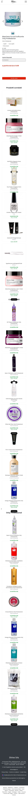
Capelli (4, 43)
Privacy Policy (5, 772)
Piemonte (4, 792)
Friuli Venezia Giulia (16, 789)
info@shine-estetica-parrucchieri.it (14, 767)
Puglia (9, 792)
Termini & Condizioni (14, 772)
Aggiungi (14, 724)
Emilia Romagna (7, 789)
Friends (14, 780)
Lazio (23, 789)
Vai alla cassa (14, 78)
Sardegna (14, 792)
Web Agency (22, 778)
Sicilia (19, 792)
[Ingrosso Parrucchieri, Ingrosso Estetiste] (14, 1)
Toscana (23, 792)
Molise (21, 790)
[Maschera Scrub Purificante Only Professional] (12, 18)
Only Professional (6, 41)
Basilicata (10, 787)
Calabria (16, 787)
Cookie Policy (23, 772)
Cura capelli (11, 43)
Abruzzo (5, 787)
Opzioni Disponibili (7, 57)
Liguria (6, 790)
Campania (21, 787)
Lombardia (11, 790)
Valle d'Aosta (21, 793)
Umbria (15, 793)
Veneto (14, 795)
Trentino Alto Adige (8, 793)
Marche (16, 790)
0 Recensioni (6, 46)
